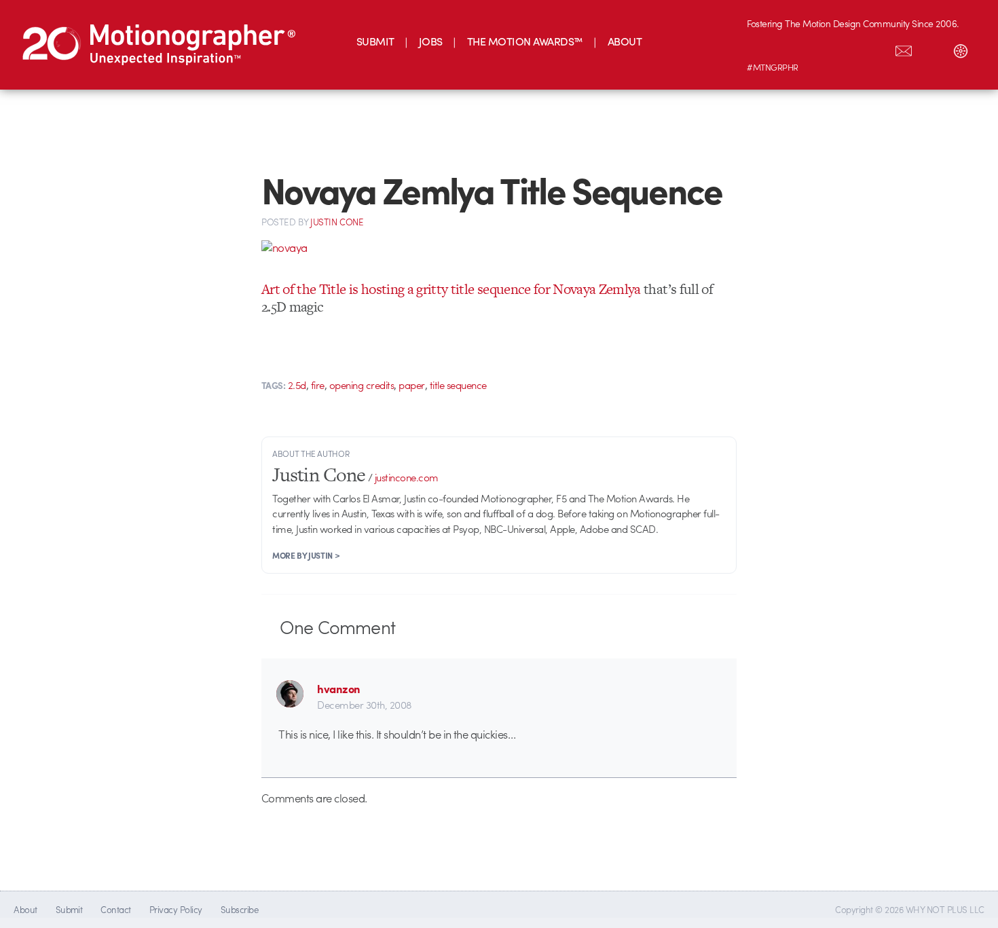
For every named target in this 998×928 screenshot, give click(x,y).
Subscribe (239, 909)
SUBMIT (375, 41)
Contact (115, 909)
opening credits (361, 384)
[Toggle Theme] (960, 48)
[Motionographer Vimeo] (818, 48)
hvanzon (338, 688)
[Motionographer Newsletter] (903, 48)
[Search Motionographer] (932, 48)
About (25, 909)
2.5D (297, 384)
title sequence (458, 384)
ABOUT (625, 41)
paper (411, 384)
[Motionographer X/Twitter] (875, 48)
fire (318, 384)
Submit (69, 909)
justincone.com (407, 477)
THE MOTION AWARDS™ (525, 41)
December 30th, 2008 (364, 704)
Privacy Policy (175, 909)
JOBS (431, 41)
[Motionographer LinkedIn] (789, 48)
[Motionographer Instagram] (761, 48)
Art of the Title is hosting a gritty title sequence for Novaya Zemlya (451, 289)
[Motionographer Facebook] (846, 48)
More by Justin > (305, 555)
